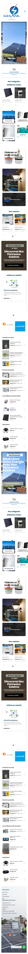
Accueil (3, 99)
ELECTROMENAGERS (8, 138)
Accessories (17, 99)
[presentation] (12, 60)
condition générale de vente (8, 904)
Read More (6, 298)
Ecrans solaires (8, 121)
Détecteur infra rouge (15, 400)
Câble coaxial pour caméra (16, 428)
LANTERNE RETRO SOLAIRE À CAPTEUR (16, 362)
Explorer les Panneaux (13, 265)
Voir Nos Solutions (15, 478)
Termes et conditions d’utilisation (9, 913)
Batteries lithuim (5, 226)
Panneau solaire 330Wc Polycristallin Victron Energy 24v (16, 417)
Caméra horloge (14, 436)
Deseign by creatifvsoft (14, 942)
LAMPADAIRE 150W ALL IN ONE (16, 847)
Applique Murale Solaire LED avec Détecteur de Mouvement (16, 381)
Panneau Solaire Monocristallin (12, 99)
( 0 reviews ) (10, 102)
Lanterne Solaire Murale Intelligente (15, 342)
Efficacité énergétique (11, 290)
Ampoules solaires (21, 226)
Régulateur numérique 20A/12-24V (15, 837)
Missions (4, 909)
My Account (4, 892)
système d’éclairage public (8, 925)
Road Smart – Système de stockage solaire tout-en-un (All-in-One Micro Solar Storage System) (16, 375)
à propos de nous (6, 902)
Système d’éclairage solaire (8, 927)
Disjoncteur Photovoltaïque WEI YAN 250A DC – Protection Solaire (16, 389)
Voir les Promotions (12, 185)
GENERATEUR (23, 135)
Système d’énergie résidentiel (9, 929)
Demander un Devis (9, 162)
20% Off (6, 215)
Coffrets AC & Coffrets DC (16, 829)
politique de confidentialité (8, 911)
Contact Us (4, 894)
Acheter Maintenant (15, 199)
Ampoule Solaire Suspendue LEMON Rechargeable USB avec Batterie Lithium (16, 354)
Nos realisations (5, 896)
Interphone (12, 408)
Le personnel (5, 907)
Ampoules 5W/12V (14, 444)
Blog (3, 898)
